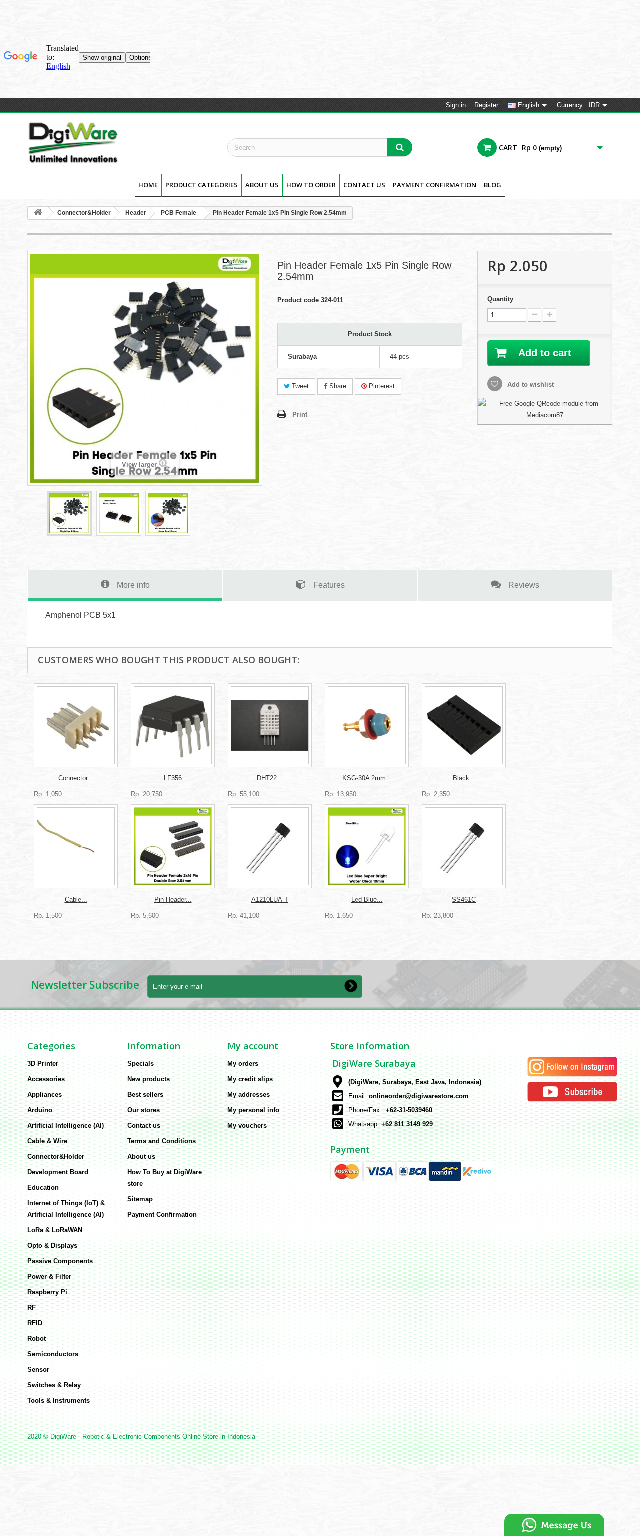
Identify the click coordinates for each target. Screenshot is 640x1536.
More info (133, 584)
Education (43, 1187)
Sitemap (140, 1199)
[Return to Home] (38, 213)
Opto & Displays (53, 1245)
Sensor (39, 1369)
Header (136, 212)
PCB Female (178, 212)
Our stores (144, 1110)
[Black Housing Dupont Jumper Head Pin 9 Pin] (464, 725)
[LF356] (173, 725)
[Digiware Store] (120, 142)
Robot (37, 1338)
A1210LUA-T (270, 899)
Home (148, 184)
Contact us (144, 1125)
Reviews (524, 584)
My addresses (249, 1094)
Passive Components (60, 1261)
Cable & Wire (48, 1141)
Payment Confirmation (434, 184)
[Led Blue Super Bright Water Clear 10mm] (367, 846)
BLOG (493, 184)
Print (300, 414)
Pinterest (381, 386)
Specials (141, 1063)
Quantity (501, 299)
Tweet (299, 386)
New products (149, 1079)
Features (329, 584)
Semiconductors (53, 1354)
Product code (298, 300)
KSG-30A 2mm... (367, 778)
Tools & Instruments (59, 1400)
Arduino (40, 1110)
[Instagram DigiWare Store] (573, 1066)
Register (486, 105)
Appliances (45, 1094)
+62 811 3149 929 (407, 1124)
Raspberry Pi (48, 1292)
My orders (243, 1063)
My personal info (254, 1110)
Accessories (46, 1079)
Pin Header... (173, 899)
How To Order (311, 184)
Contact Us (365, 184)
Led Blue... (367, 899)
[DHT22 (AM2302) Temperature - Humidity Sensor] (270, 725)
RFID (35, 1323)
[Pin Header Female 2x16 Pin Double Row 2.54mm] (173, 846)
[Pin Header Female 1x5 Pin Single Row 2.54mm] (70, 513)
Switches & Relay (54, 1385)
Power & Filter (50, 1276)
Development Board (58, 1172)
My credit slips (250, 1079)
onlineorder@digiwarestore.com (419, 1096)
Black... (464, 778)
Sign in (456, 105)
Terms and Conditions (162, 1141)
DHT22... (270, 778)
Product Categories (202, 184)
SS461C (464, 899)
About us (262, 184)
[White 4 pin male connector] (76, 725)
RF (32, 1307)
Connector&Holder (84, 212)
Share (337, 386)
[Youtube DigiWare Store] (573, 1091)
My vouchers (247, 1125)
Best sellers (146, 1094)
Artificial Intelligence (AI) (66, 1125)
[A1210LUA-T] (270, 846)
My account (253, 1046)
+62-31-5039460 (409, 1110)
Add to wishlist (530, 384)
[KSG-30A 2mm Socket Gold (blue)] (367, 725)
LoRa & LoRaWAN (55, 1230)
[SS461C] (464, 846)
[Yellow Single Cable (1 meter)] (76, 846)
